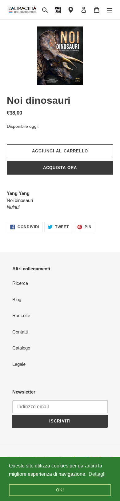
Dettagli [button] (97, 474)
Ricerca (20, 283)
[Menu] (109, 9)
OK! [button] (60, 489)
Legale (19, 364)
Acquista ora (60, 167)
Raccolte (21, 315)
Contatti (20, 331)
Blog (16, 299)
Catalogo (21, 347)
